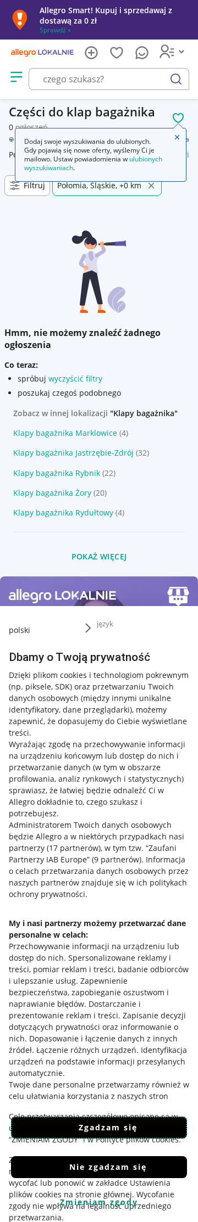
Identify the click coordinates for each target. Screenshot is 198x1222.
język (105, 623)
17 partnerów (73, 848)
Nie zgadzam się (108, 1167)
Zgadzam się (108, 1127)
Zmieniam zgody (99, 1202)
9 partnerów (116, 859)
